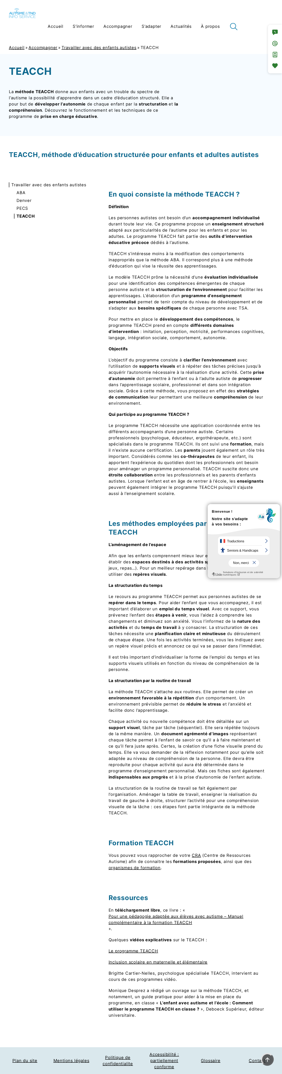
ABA (21, 192)
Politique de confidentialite (118, 1060)
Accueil (17, 47)
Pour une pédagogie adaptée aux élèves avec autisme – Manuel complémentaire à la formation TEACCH (176, 919)
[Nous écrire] (275, 43)
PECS (22, 208)
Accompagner (42, 47)
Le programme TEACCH (133, 951)
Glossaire (210, 1060)
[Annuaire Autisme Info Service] (275, 54)
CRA (196, 855)
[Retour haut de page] (267, 1059)
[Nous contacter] (275, 32)
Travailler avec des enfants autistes (99, 47)
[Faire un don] (275, 65)
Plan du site (24, 1060)
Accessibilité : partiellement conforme (164, 1060)
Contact (257, 1060)
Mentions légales (71, 1060)
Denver (24, 200)
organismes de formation (135, 867)
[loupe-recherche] (233, 26)
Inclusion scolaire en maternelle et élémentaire (158, 962)
